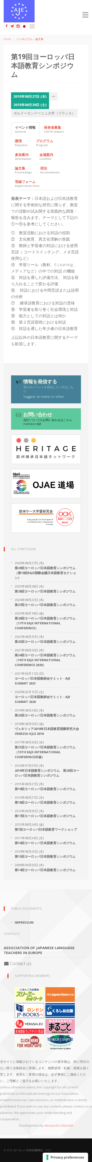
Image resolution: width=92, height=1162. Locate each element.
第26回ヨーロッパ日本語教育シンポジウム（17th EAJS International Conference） (45, 623)
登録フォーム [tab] (27, 183)
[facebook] (6, 26)
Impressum (24, 922)
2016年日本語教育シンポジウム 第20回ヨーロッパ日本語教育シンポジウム (47, 773)
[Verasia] (29, 1026)
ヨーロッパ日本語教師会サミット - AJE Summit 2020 (42, 699)
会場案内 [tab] (46, 156)
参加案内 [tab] (23, 156)
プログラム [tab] (44, 142)
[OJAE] (46, 483)
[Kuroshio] (60, 1010)
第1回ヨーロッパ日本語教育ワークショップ (46, 829)
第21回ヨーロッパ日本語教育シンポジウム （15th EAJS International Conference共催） (45, 752)
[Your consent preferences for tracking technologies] (65, 1157)
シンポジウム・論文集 (29, 39)
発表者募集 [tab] (54, 129)
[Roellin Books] (29, 1042)
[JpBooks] (29, 1010)
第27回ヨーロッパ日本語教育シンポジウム (45, 604)
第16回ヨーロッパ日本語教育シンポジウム (45, 843)
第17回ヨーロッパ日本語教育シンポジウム (45, 816)
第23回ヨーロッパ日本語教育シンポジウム (45, 715)
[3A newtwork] (29, 994)
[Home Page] (46, 11)
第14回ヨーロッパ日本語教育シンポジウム (45, 870)
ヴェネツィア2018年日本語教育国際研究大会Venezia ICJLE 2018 (47, 731)
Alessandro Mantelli (58, 1125)
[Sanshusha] (60, 1026)
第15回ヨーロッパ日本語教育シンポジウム (45, 856)
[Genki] (60, 994)
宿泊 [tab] (50, 170)
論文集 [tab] (23, 170)
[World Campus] (60, 1042)
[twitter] (12, 26)
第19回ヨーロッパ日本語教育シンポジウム (45, 789)
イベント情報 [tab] (25, 129)
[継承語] (46, 449)
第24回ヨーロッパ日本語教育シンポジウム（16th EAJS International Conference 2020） (45, 660)
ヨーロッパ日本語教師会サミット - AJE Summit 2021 (42, 680)
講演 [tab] (21, 142)
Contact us (20, 963)
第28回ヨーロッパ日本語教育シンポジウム (45, 591)
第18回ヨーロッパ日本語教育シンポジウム (45, 802)
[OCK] (46, 518)
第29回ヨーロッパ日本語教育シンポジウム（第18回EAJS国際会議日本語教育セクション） (45, 573)
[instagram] (18, 26)
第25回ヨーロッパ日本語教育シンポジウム (45, 641)
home (7, 39)
